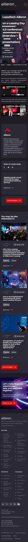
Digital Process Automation (21, 452)
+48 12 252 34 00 (6, 517)
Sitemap (18, 538)
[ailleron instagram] (15, 504)
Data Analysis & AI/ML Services (7, 446)
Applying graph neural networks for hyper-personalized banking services (12, 179)
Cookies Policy (6, 535)
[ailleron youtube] (18, 504)
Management (21, 495)
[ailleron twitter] (7, 504)
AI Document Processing (7, 450)
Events (19, 492)
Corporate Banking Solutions (6, 494)
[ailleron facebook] (11, 504)
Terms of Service (6, 538)
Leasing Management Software (7, 483)
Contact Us (20, 483)
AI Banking (6, 475)
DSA (15, 535)
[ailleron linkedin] (3, 504)
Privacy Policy (20, 532)
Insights (9, 64)
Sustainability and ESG (21, 476)
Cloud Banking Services (21, 459)
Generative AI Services (7, 460)
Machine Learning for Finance (6, 465)
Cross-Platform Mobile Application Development (21, 443)
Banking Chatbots (5, 455)
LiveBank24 (6, 478)
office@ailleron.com (18, 517)
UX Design (20, 456)
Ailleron (3, 64)
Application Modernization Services (21, 435)
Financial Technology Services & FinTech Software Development (7, 438)
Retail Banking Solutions (7, 488)
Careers (19, 498)
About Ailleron (21, 480)
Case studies (20, 489)
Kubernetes (20, 448)
